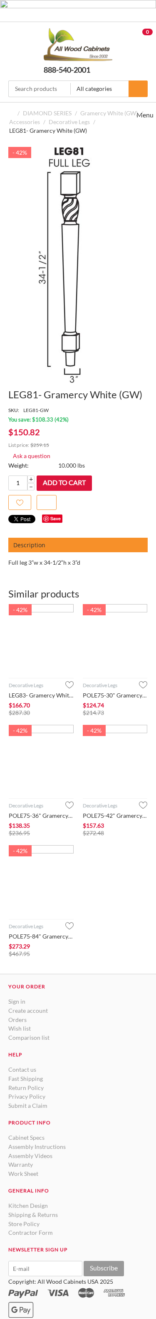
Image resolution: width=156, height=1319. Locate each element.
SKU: (13, 410)
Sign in (16, 1001)
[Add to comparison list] (47, 502)
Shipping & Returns (33, 1214)
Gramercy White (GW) (109, 113)
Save (55, 518)
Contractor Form (30, 1232)
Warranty (20, 1164)
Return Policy (26, 1087)
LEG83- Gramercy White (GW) (41, 695)
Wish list (19, 1028)
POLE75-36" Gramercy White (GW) (41, 815)
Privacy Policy (26, 1096)
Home (11, 113)
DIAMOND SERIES (47, 113)
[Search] (138, 88)
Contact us (22, 1069)
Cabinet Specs (26, 1137)
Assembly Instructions (37, 1146)
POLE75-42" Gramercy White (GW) (115, 815)
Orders (17, 1019)
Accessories (24, 121)
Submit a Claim (27, 1105)
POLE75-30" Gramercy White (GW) (115, 695)
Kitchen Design (28, 1205)
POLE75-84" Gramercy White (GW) (41, 936)
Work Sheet (23, 1173)
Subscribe (104, 1268)
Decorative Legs (69, 121)
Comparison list (29, 1037)
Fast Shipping (25, 1078)
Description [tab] (29, 545)
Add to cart (64, 482)
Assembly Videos (30, 1155)
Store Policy (24, 1223)
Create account (28, 1010)
